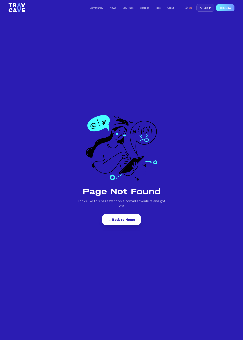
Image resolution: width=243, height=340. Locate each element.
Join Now (225, 7)
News (113, 7)
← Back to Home (121, 219)
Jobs (158, 7)
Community (96, 7)
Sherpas (144, 7)
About (170, 7)
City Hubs (128, 7)
